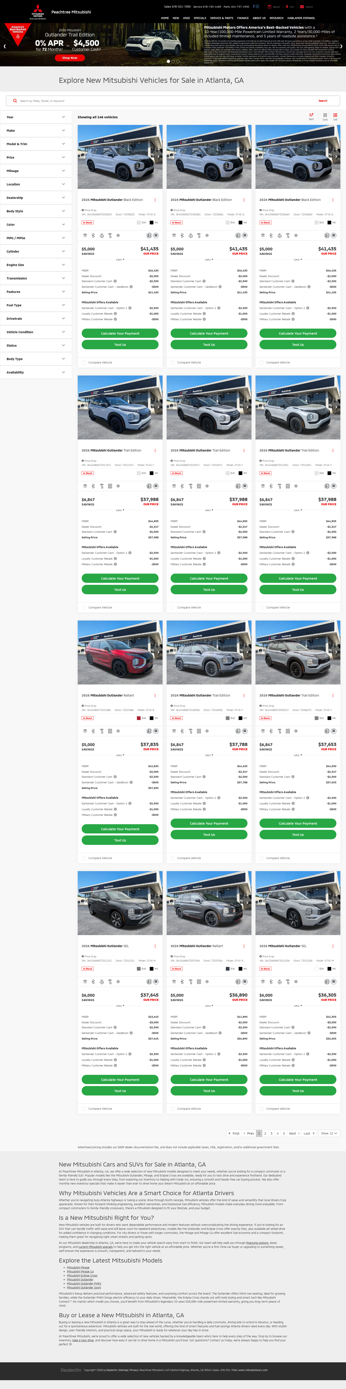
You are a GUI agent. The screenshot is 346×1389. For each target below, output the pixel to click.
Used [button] (186, 18)
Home (165, 18)
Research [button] (277, 18)
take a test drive (83, 1340)
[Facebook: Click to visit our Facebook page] (254, 6)
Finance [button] (243, 18)
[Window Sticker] (156, 235)
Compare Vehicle (100, 362)
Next (294, 1133)
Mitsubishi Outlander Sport (84, 1287)
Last (308, 1133)
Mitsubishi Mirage (78, 1267)
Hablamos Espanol (301, 18)
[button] (159, 157)
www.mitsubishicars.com (253, 1370)
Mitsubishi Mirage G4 (80, 1271)
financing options (257, 1242)
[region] (120, 294)
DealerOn (112, 1370)
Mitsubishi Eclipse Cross (82, 1275)
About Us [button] (259, 18)
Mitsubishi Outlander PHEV (84, 1283)
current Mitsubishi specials (95, 1246)
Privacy (134, 1370)
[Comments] (149, 235)
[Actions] (155, 199)
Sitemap (123, 1370)
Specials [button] (200, 18)
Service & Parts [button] (221, 18)
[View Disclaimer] (118, 235)
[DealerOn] (71, 1370)
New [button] (176, 18)
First (234, 1133)
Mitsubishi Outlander (80, 1279)
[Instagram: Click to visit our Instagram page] (257, 6)
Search (323, 100)
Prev (249, 1133)
